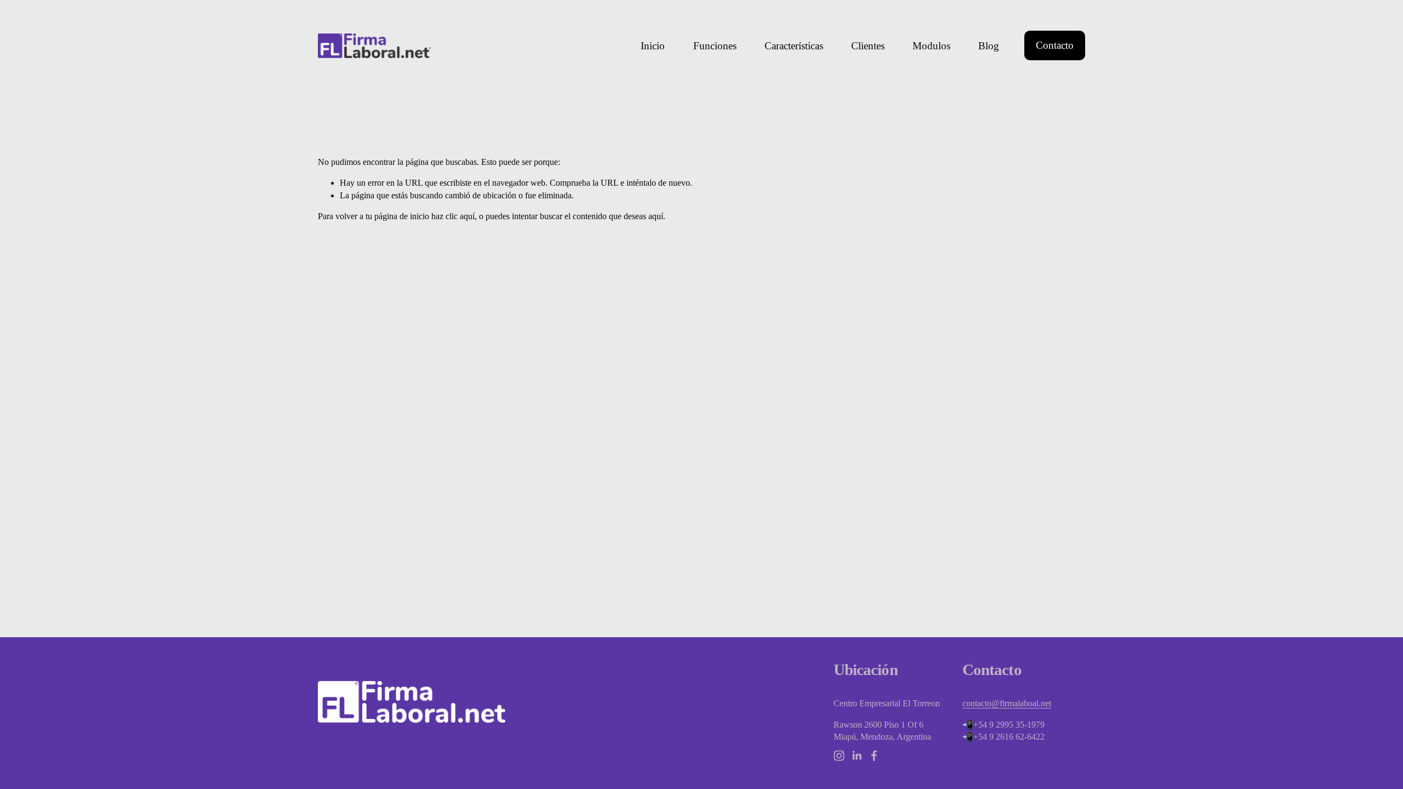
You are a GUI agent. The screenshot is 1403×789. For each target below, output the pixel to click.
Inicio (653, 46)
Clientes (868, 46)
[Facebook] (874, 755)
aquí (655, 216)
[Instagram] (839, 755)
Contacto (1055, 45)
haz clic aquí (453, 216)
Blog (988, 46)
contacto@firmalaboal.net (1006, 703)
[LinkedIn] (856, 755)
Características (794, 46)
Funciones (715, 46)
